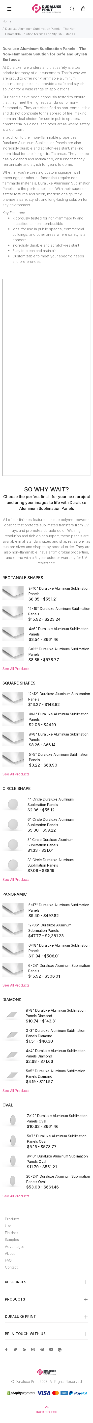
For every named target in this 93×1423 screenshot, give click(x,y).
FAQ (8, 1260)
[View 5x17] (13, 910)
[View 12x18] (12, 613)
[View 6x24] (12, 970)
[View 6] (12, 824)
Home (6, 21)
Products (12, 1219)
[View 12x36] (12, 930)
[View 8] (12, 864)
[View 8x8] (13, 739)
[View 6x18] (13, 950)
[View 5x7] (12, 1140)
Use (8, 1226)
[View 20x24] (11, 1180)
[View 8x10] (13, 593)
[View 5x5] (13, 759)
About (10, 1253)
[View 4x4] (13, 719)
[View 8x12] (13, 654)
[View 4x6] (13, 634)
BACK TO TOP (46, 1412)
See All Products (16, 669)
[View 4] (12, 803)
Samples (12, 1240)
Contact (11, 1267)
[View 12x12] (12, 698)
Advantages (15, 1246)
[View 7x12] (12, 1120)
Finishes (11, 1233)
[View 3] (12, 844)
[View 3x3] (11, 1034)
